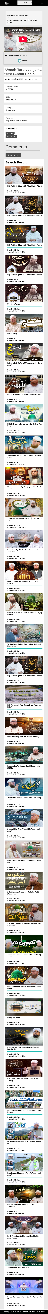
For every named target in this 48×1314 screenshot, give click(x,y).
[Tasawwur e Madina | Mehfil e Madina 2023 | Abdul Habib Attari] (24, 787)
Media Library (23, 15)
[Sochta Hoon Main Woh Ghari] (24, 1256)
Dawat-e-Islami (12, 15)
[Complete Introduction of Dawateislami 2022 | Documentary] (24, 1099)
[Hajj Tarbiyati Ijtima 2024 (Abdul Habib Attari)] (24, 205)
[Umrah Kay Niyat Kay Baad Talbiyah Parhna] (24, 384)
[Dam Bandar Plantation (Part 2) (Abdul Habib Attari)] (24, 1162)
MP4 (9, 133)
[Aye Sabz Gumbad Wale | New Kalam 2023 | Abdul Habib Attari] (24, 912)
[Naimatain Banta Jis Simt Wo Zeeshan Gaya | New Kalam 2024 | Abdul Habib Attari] (24, 602)
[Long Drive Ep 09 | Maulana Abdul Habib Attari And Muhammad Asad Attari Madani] (24, 539)
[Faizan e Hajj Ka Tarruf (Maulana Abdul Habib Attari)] (24, 352)
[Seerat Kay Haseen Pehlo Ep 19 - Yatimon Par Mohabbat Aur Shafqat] (24, 1286)
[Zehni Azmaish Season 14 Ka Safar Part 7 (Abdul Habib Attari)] (24, 881)
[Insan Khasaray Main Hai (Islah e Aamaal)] (24, 726)
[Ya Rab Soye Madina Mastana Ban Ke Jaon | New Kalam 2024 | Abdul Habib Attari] (24, 633)
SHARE (10, 136)
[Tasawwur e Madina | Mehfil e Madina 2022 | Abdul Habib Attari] (24, 944)
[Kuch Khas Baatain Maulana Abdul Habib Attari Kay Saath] (24, 1225)
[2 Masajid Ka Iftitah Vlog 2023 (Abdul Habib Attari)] (24, 818)
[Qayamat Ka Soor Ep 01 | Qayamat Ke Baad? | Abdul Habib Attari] (24, 476)
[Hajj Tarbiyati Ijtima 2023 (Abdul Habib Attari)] (24, 234)
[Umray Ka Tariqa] (24, 1007)
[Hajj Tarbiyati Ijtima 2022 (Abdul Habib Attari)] (24, 264)
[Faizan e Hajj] (24, 323)
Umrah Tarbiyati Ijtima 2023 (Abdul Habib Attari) (22, 21)
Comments (13, 155)
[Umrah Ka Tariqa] (24, 293)
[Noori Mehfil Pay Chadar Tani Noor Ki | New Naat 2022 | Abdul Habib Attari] (24, 975)
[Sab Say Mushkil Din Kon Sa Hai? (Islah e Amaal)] (24, 1068)
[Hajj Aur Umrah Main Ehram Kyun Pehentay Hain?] (24, 694)
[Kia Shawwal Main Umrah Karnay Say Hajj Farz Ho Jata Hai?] (24, 1036)
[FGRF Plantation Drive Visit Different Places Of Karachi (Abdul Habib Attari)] (24, 1131)
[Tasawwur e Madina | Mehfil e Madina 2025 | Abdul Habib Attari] (24, 444)
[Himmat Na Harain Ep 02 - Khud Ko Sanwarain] (24, 1194)
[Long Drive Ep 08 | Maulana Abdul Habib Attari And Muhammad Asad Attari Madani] (24, 570)
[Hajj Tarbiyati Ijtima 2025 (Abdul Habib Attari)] (24, 175)
